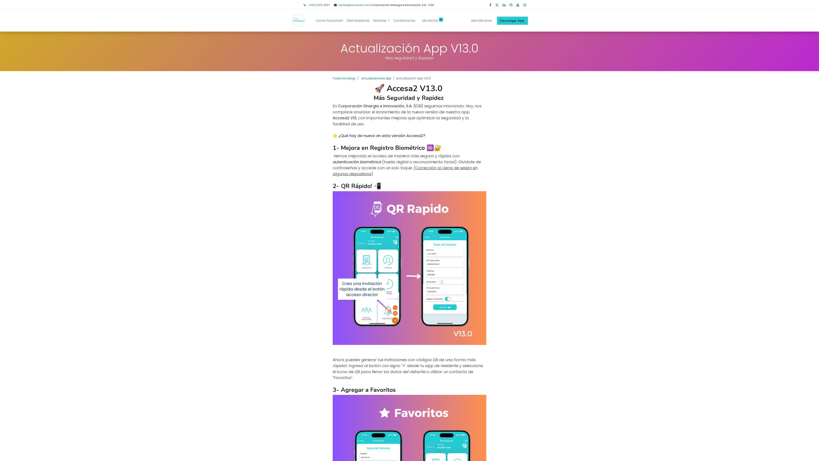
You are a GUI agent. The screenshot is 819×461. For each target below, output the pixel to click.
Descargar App (512, 20)
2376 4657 (323, 5)
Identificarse (481, 20)
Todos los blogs (344, 78)
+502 (312, 5)
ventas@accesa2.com (354, 5)
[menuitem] (329, 20)
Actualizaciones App (376, 78)
